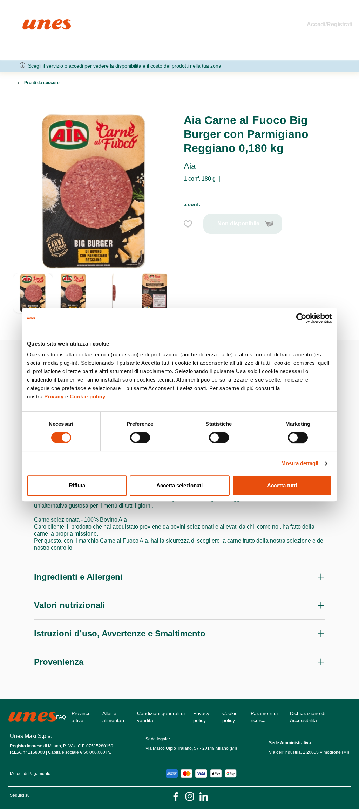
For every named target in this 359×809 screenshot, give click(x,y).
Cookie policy (88, 396)
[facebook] (175, 796)
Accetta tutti (282, 485)
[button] (33, 298)
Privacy (54, 396)
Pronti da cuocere (42, 82)
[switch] (140, 437)
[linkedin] (203, 796)
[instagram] (189, 796)
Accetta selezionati (179, 485)
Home (30, 22)
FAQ (61, 717)
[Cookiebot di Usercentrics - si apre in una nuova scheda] (301, 318)
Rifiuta (77, 485)
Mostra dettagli (300, 463)
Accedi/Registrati (329, 24)
